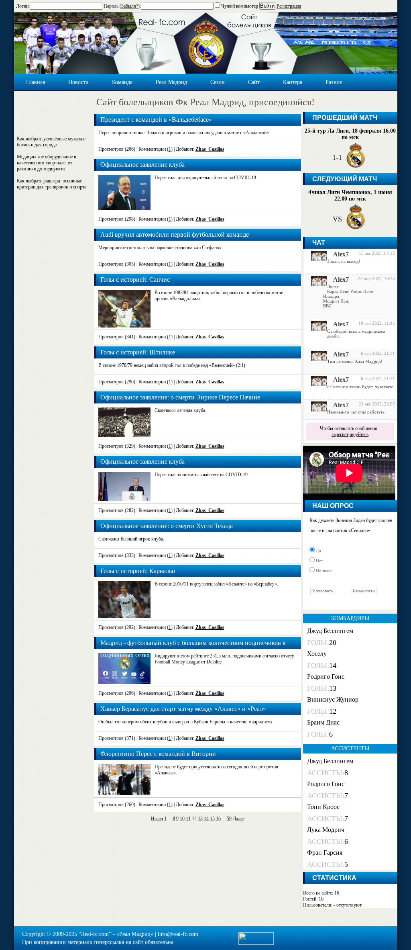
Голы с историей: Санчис (135, 279)
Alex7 (341, 254)
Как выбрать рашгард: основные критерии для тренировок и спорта (51, 184)
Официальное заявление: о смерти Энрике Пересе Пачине (180, 397)
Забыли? (129, 6)
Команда (122, 82)
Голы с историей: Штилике (137, 352)
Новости (78, 82)
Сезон (217, 82)
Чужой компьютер (239, 6)
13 (200, 818)
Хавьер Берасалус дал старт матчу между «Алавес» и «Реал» (183, 708)
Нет (319, 560)
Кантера (292, 82)
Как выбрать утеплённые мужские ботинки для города (51, 141)
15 (212, 818)
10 (182, 818)
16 (218, 818)
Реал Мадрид (171, 82)
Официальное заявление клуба (142, 164)
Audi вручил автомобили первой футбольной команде (174, 234)
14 (206, 818)
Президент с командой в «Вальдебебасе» (156, 119)
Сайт (254, 82)
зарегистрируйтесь (350, 434)
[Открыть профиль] (316, 259)
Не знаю (323, 570)
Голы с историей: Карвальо (137, 570)
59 (229, 818)
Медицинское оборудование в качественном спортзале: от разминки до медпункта (46, 163)
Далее (238, 818)
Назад (157, 818)
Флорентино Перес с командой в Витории (158, 753)
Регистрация (289, 6)
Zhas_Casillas (209, 149)
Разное (334, 82)
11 (188, 818)
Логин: (23, 6)
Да (318, 550)
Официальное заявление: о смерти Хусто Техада (166, 525)
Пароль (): (122, 6)
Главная (35, 82)
